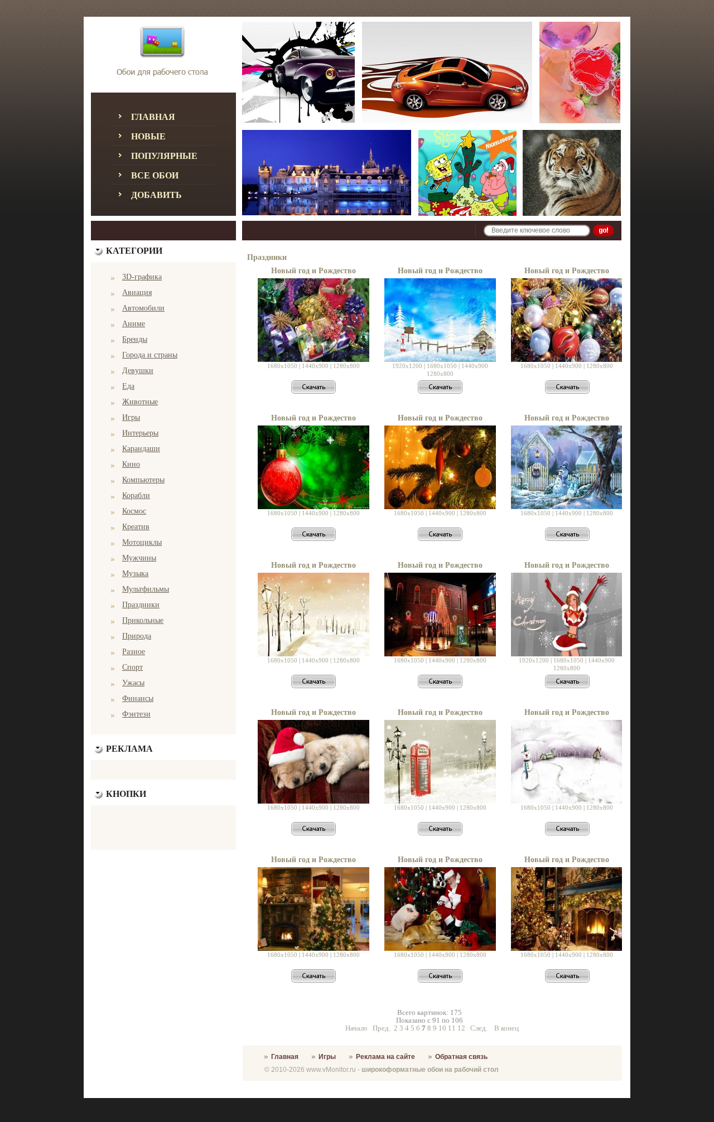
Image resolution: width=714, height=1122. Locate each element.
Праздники (141, 605)
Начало (356, 1028)
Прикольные (142, 620)
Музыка (135, 573)
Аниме (133, 324)
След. (479, 1028)
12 (461, 1028)
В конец (506, 1028)
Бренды (134, 339)
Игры (131, 417)
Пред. (381, 1028)
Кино (131, 464)
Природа (136, 636)
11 (452, 1028)
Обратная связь (461, 1057)
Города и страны (149, 355)
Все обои (154, 175)
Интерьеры (140, 433)
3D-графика (142, 277)
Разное (133, 651)
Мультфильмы (145, 589)
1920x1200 (407, 365)
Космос (134, 511)
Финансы (137, 698)
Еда (128, 386)
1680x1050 (282, 365)
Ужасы (133, 683)
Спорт (132, 667)
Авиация (137, 292)
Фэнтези (136, 714)
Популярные (164, 156)
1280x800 (346, 365)
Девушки (137, 370)
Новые (148, 136)
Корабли (136, 495)
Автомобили (143, 308)
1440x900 (315, 365)
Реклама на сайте (385, 1057)
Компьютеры (143, 480)
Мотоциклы (142, 542)
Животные (140, 402)
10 (442, 1028)
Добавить (156, 195)
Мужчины (139, 558)
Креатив (135, 527)
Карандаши (141, 448)
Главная (153, 117)
